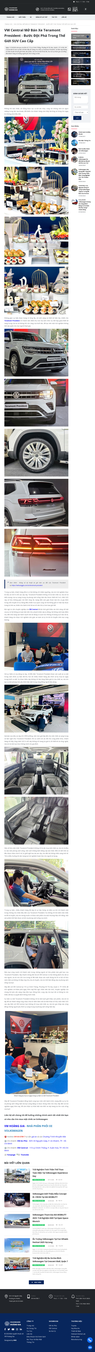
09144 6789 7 (75, 10)
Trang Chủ (10, 17)
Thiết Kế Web (76, 1331)
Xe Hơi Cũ (52, 1331)
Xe (31, 17)
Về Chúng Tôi (31, 1328)
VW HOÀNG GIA (14, 1126)
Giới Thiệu (22, 17)
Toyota (73, 1326)
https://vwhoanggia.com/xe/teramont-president (27, 585)
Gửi (77, 118)
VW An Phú (53, 1326)
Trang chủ (30, 1326)
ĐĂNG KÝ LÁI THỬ (41, 17)
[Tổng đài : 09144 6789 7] (90, 1340)
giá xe (34, 1136)
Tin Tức (54, 17)
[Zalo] (90, 1347)
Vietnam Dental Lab (78, 1334)
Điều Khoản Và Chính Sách (36, 1337)
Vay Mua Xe (75, 1328)
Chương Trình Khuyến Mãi (54, 1136)
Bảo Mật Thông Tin (85, 140)
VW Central (53, 1328)
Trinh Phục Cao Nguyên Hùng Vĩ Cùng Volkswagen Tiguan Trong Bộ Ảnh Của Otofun (84, 189)
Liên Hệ (64, 17)
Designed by (10, 1340)
